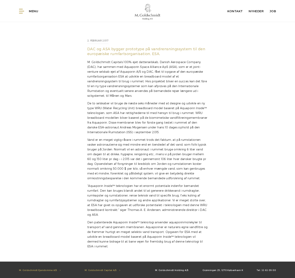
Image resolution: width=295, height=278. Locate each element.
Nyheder (256, 11)
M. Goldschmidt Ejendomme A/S (38, 270)
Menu (33, 11)
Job (273, 11)
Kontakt (235, 11)
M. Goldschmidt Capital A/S (101, 270)
